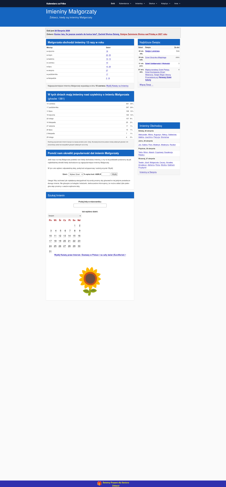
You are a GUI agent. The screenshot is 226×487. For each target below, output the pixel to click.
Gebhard (171, 165)
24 (50, 245)
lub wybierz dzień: (90, 211)
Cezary (162, 162)
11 (55, 235)
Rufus (157, 165)
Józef (147, 162)
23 (79, 240)
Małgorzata (154, 162)
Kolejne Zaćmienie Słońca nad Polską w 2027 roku (143, 34)
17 (107, 74)
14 (69, 235)
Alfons (150, 134)
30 (79, 245)
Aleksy (164, 134)
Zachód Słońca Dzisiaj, (109, 34)
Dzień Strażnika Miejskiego (155, 57)
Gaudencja (168, 152)
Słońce (152, 3)
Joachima (149, 137)
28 (69, 245)
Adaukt (151, 152)
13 (110, 59)
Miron (145, 152)
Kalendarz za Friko (56, 3)
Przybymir (142, 167)
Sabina (144, 144)
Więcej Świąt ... (146, 84)
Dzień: (65, 174)
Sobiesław (172, 134)
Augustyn (157, 134)
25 (110, 55)
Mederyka (165, 144)
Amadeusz (142, 165)
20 (110, 66)
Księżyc (165, 3)
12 (60, 235)
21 (69, 240)
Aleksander (142, 134)
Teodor (141, 162)
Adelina (141, 137)
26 (60, 245)
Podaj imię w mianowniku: (90, 201)
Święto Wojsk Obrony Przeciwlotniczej (158, 75)
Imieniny (139, 3)
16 (109, 78)
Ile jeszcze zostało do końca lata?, (82, 34)
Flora (150, 144)
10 (107, 59)
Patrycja (156, 137)
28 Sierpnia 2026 (62, 30)
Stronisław (165, 137)
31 (50, 251)
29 (74, 245)
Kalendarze (124, 3)
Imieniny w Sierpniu (148, 172)
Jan (139, 144)
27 (107, 70)
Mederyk (156, 144)
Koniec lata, (60, 34)
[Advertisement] (159, 104)
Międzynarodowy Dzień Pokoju (157, 69)
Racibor (173, 144)
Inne (176, 3)
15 (74, 235)
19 (60, 240)
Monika (164, 165)
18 (107, 51)
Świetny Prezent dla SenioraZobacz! (116, 484)
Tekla (140, 152)
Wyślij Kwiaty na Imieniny (117, 85)
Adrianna (151, 165)
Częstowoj (159, 152)
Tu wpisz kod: (89, 174)
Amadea (169, 162)
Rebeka (141, 155)
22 (107, 55)
